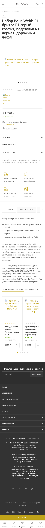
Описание (9, 209)
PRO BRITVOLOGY (9, 417)
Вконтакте (13, 488)
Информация (8, 423)
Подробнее (10, 125)
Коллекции (7, 393)
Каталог (5, 429)
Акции (5, 387)
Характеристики (26, 209)
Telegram (19, 488)
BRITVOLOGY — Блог (10, 399)
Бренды (5, 411)
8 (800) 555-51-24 (17, 438)
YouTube (25, 488)
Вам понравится (31, 289)
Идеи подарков (9, 405)
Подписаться (36, 374)
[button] (17, 352)
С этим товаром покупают (13, 289)
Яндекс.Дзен (31, 488)
